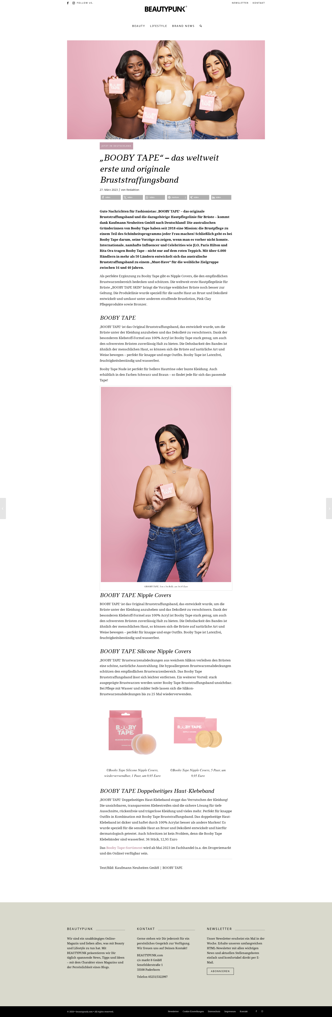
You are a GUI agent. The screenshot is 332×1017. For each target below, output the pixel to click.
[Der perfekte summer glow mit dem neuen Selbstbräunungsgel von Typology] (3, 508)
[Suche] (199, 26)
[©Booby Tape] (166, 89)
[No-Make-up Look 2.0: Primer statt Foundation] (329, 508)
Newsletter (240, 2)
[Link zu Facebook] (68, 3)
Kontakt (259, 2)
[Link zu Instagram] (74, 3)
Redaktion (132, 190)
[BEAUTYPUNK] (166, 13)
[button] (111, 197)
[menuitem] (240, 3)
